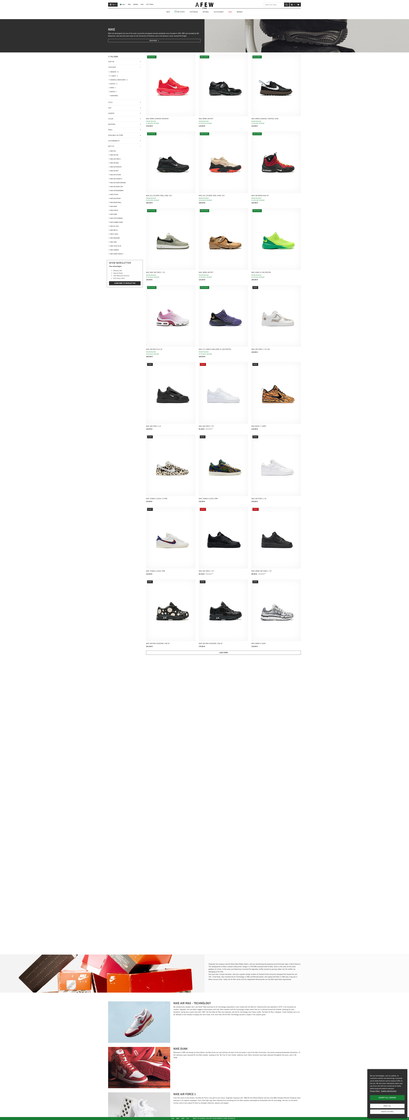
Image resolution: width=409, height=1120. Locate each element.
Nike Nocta (114, 230)
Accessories (219, 12)
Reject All (387, 1106)
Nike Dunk (113, 214)
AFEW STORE (204, 5)
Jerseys (113, 91)
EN (113, 5)
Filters (114, 56)
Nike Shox (113, 242)
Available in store (115, 135)
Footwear (194, 12)
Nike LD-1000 (114, 226)
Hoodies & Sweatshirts (119, 80)
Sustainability (114, 141)
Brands (240, 12)
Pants (113, 87)
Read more (153, 40)
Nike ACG (113, 151)
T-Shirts (114, 76)
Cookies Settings (387, 1111)
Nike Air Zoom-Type (116, 186)
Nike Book (113, 206)
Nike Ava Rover (115, 198)
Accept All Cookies (387, 1098)
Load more (223, 653)
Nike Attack (114, 194)
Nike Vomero (114, 250)
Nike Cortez (114, 210)
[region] (387, 1093)
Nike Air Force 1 (115, 159)
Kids (142, 4)
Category (112, 67)
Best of (111, 146)
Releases (181, 12)
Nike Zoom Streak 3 (116, 254)
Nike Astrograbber (116, 190)
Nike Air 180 (114, 155)
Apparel (205, 12)
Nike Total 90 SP (115, 246)
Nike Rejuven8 (115, 238)
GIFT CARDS (149, 4)
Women (135, 4)
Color (110, 119)
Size (109, 108)
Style (110, 102)
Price (110, 130)
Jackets (113, 84)
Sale (230, 12)
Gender (111, 113)
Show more (114, 95)
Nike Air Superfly (116, 178)
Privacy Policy (375, 1091)
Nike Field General (116, 218)
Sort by (111, 62)
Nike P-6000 (114, 234)
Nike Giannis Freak (116, 222)
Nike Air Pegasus (116, 167)
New (168, 12)
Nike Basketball (115, 202)
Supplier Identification (388, 1091)
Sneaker (114, 72)
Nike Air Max (114, 163)
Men (129, 4)
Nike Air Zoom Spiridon (118, 182)
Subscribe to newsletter (124, 283)
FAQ (123, 4)
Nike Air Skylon (115, 174)
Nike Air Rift (114, 171)
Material (111, 124)
